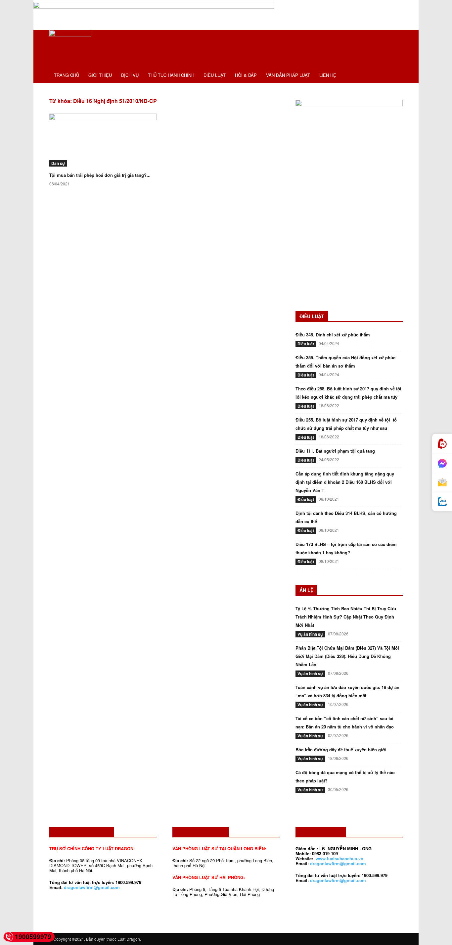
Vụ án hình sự (310, 634)
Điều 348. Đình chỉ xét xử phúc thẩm (332, 334)
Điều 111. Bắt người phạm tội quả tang (335, 451)
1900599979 (33, 936)
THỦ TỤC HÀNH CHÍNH (171, 75)
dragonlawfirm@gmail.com (92, 887)
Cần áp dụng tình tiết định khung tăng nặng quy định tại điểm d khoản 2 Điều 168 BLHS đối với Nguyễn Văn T (344, 482)
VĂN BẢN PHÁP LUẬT (288, 75)
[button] (395, 38)
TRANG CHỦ (66, 75)
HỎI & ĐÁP (246, 75)
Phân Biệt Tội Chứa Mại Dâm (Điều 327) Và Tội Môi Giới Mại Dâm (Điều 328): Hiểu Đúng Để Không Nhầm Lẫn (347, 656)
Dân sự (58, 163)
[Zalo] (442, 501)
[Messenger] (442, 463)
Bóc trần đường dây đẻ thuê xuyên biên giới (340, 749)
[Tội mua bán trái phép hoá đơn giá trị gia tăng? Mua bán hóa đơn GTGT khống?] (103, 140)
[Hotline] (442, 444)
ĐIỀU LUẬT (214, 75)
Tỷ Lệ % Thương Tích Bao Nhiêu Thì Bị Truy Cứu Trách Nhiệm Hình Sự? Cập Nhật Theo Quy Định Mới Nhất (345, 616)
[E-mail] (442, 482)
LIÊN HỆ (327, 75)
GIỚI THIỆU (100, 75)
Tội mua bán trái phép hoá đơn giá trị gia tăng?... (100, 175)
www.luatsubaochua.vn (339, 858)
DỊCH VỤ (130, 75)
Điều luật (305, 344)
